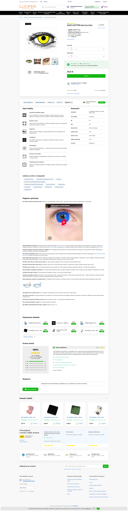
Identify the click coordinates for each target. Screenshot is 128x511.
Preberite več (88, 508)
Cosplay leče (61, 184)
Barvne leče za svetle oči (73, 483)
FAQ (41, 1)
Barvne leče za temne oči (73, 486)
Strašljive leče (28, 189)
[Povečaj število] (71, 48)
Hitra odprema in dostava (54, 455)
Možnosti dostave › (86, 63)
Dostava (45, 1)
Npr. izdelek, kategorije (50, 7)
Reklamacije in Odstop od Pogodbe (98, 494)
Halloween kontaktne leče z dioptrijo (34, 184)
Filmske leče (48, 187)
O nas (90, 482)
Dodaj (46, 323)
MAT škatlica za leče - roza (28, 417)
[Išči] (43, 7)
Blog (68, 494)
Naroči (86, 76)
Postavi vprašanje (31, 389)
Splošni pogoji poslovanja (95, 485)
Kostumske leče (38, 187)
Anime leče (27, 187)
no (94, 508)
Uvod (21, 17)
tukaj (56, 304)
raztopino (59, 245)
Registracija (97, 1)
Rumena (59, 179)
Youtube (32, 491)
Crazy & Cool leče (50, 184)
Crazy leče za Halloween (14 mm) (45, 179)
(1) (71, 23)
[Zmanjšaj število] (71, 50)
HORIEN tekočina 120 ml (35, 323)
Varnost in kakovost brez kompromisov (98, 497)
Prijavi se (105, 1)
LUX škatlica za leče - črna (35, 330)
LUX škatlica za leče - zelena (74, 417)
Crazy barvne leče (29, 179)
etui (64, 245)
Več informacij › (71, 39)
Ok (98, 508)
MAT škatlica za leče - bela (91, 330)
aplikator (100, 247)
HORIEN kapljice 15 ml (90, 323)
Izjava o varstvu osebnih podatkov (97, 491)
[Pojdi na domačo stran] (28, 7)
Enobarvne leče (59, 187)
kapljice (51, 247)
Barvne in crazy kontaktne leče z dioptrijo (33, 17)
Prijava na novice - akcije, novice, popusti (72, 469)
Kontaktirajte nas (93, 479)
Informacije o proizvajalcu (73, 93)
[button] (56, 39)
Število (69, 49)
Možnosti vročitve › (75, 84)
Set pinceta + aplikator (62, 323)
